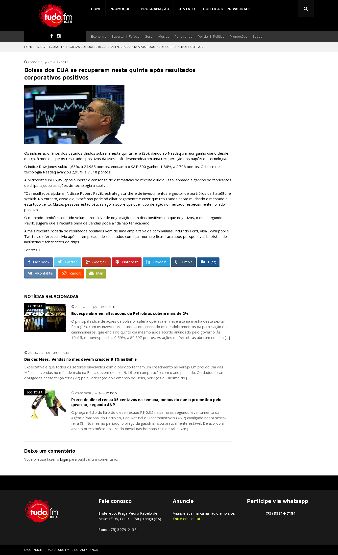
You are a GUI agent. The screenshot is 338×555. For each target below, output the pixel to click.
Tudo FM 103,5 (59, 62)
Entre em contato (188, 518)
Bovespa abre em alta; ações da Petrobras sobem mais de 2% (129, 313)
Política (218, 36)
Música (163, 36)
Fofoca (134, 36)
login (64, 459)
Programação (155, 9)
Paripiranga (183, 36)
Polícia (203, 36)
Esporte (118, 36)
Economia (98, 36)
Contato (186, 9)
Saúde (258, 36)
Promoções (121, 9)
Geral (149, 36)
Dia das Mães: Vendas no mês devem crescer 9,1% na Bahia (80, 359)
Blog (41, 47)
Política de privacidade (227, 9)
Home (96, 9)
